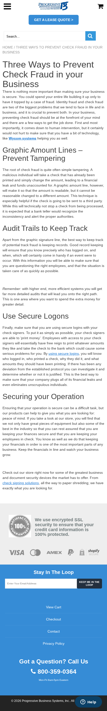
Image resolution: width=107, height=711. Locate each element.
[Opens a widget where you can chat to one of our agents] (88, 702)
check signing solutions (20, 483)
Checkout (53, 619)
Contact (54, 631)
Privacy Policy (53, 643)
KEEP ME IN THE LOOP (89, 583)
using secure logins (64, 354)
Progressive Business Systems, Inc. (46, 701)
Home (7, 47)
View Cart (53, 607)
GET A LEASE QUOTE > (53, 20)
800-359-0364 (57, 671)
